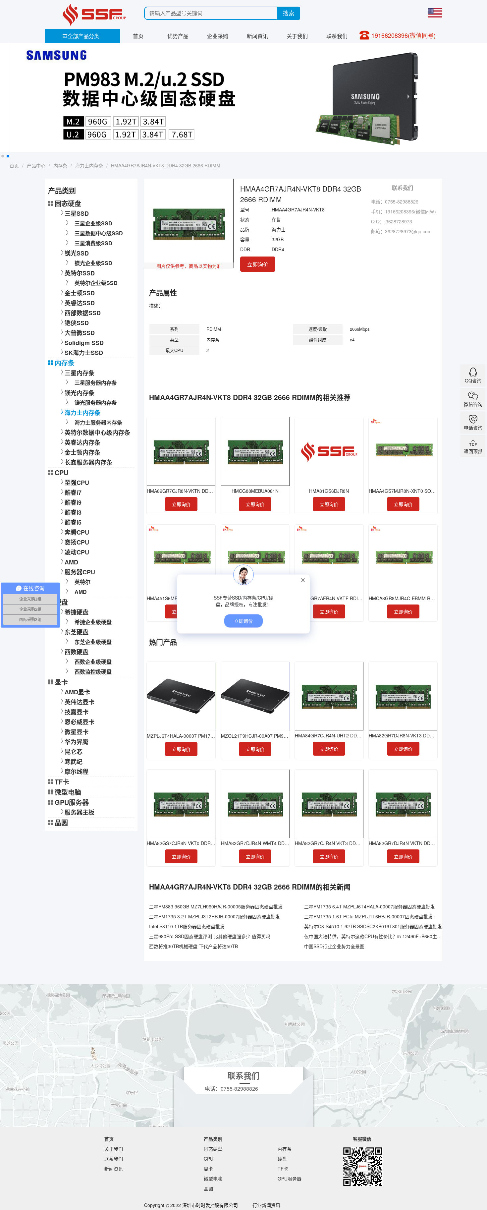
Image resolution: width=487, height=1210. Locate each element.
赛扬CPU (77, 542)
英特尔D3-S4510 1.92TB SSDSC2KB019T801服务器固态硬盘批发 (373, 926)
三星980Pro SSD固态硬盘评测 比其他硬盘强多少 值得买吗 (209, 936)
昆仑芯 (73, 751)
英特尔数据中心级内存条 (97, 432)
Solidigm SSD (84, 342)
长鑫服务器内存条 (88, 462)
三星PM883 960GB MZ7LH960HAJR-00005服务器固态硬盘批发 (216, 906)
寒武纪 (73, 761)
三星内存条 (79, 373)
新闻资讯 (257, 36)
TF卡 (62, 781)
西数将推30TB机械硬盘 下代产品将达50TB (193, 946)
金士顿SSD (80, 293)
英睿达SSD (80, 303)
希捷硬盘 (76, 612)
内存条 (60, 165)
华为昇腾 (76, 741)
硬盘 (61, 602)
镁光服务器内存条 (96, 402)
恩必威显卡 (79, 722)
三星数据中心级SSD (99, 233)
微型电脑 (68, 792)
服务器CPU (80, 572)
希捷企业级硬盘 (93, 622)
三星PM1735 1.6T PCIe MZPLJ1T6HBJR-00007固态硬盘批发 (368, 916)
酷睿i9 (73, 502)
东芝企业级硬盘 (93, 642)
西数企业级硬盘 (93, 661)
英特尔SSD (80, 273)
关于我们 (297, 36)
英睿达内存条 (82, 442)
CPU (61, 472)
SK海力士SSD (84, 352)
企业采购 (217, 36)
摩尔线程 (76, 771)
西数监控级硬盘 (93, 671)
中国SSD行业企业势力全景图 (334, 946)
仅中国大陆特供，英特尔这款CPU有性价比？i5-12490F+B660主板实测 (377, 936)
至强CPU (77, 482)
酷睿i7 (73, 492)
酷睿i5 (73, 522)
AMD (71, 562)
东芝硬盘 (76, 632)
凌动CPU (77, 552)
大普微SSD (80, 332)
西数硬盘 (76, 652)
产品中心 (36, 165)
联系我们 (337, 36)
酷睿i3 (73, 512)
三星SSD (77, 213)
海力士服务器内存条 (98, 422)
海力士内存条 (89, 165)
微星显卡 (76, 731)
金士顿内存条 (82, 452)
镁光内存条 (79, 392)
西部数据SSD (83, 313)
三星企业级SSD (93, 223)
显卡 (61, 682)
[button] (2, 156)
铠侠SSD (77, 322)
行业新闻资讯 (266, 1205)
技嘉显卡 (76, 712)
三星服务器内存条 (96, 382)
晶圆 (61, 822)
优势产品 (178, 36)
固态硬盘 (68, 203)
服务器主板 (79, 812)
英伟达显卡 (79, 702)
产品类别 (213, 1138)
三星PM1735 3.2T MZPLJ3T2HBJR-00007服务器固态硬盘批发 (214, 916)
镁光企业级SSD (93, 263)
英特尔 (82, 582)
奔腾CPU (77, 532)
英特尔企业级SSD (96, 283)
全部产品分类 (80, 36)
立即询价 (257, 264)
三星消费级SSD (93, 243)
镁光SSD (77, 253)
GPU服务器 (72, 802)
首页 (138, 36)
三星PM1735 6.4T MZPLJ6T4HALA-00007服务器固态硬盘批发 (369, 906)
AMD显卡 (77, 692)
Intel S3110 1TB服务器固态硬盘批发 (187, 926)
